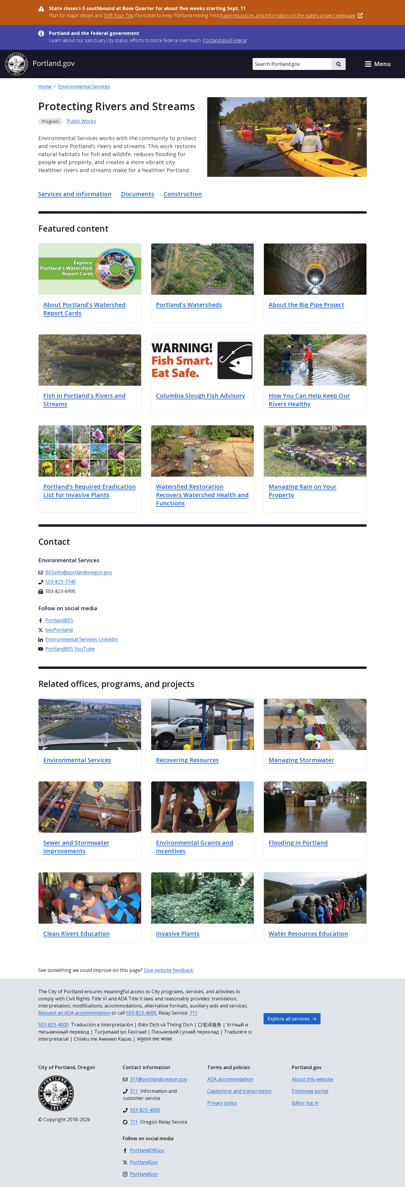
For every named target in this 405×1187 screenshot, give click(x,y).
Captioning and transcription (239, 1091)
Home (45, 86)
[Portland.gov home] (40, 64)
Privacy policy (222, 1103)
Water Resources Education (308, 934)
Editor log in (305, 1103)
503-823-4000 (141, 1013)
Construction (183, 194)
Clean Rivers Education (76, 934)
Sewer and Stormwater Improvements (76, 847)
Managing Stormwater (301, 760)
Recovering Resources (187, 760)
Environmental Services (84, 86)
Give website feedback (168, 970)
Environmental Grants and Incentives (194, 847)
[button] (377, 64)
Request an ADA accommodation (74, 1013)
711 (193, 1013)
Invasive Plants (178, 934)
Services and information (74, 194)
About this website (312, 1079)
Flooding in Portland (298, 843)
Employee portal (310, 1091)
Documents (137, 194)
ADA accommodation (230, 1079)
